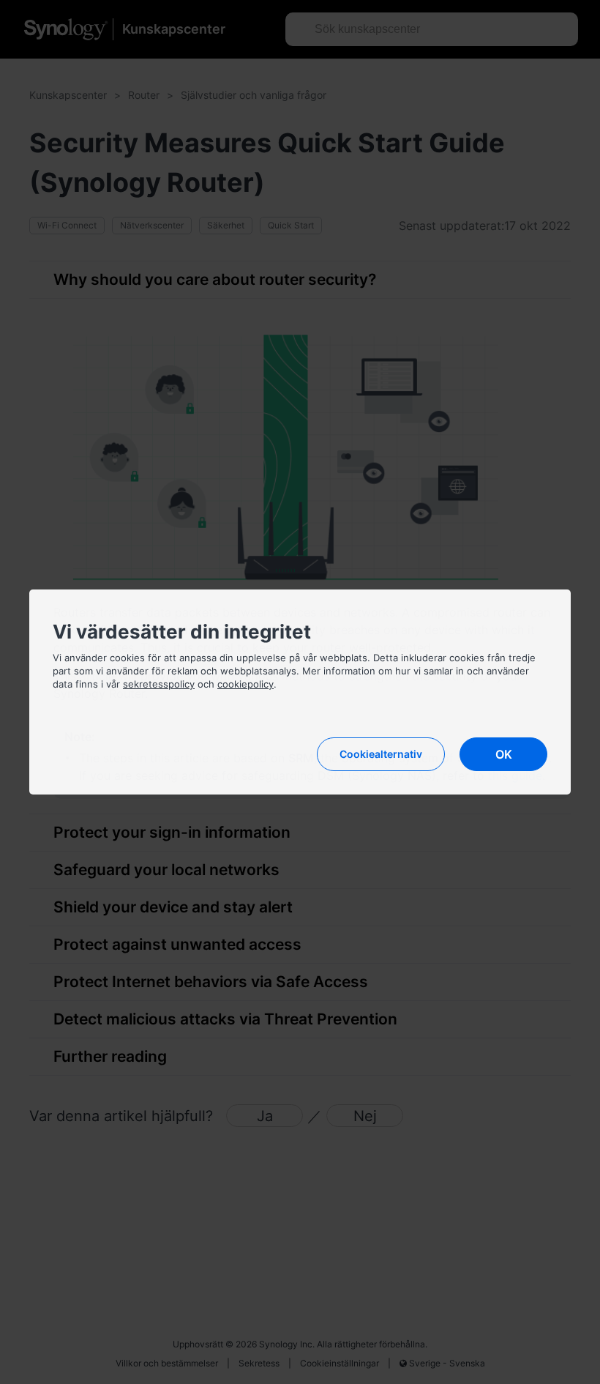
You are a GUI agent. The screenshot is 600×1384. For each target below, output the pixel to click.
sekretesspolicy (159, 684)
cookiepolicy (245, 684)
